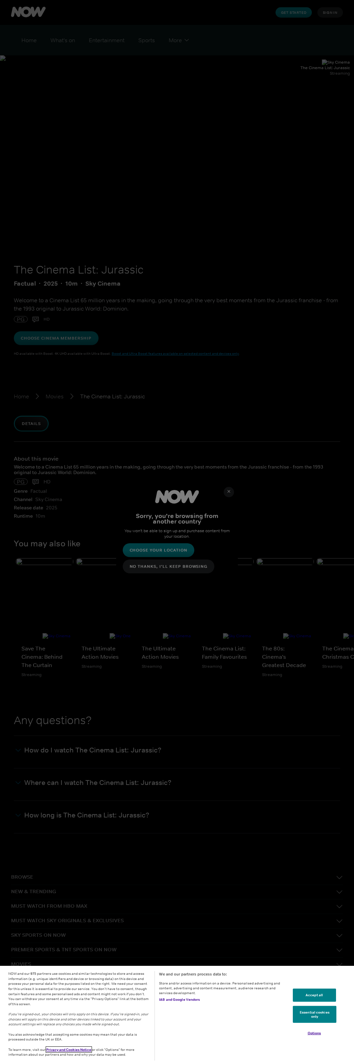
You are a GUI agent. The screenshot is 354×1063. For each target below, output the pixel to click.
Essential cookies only (314, 1014)
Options (314, 1032)
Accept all (314, 994)
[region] (177, 1014)
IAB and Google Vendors (179, 999)
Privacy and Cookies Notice (68, 1049)
